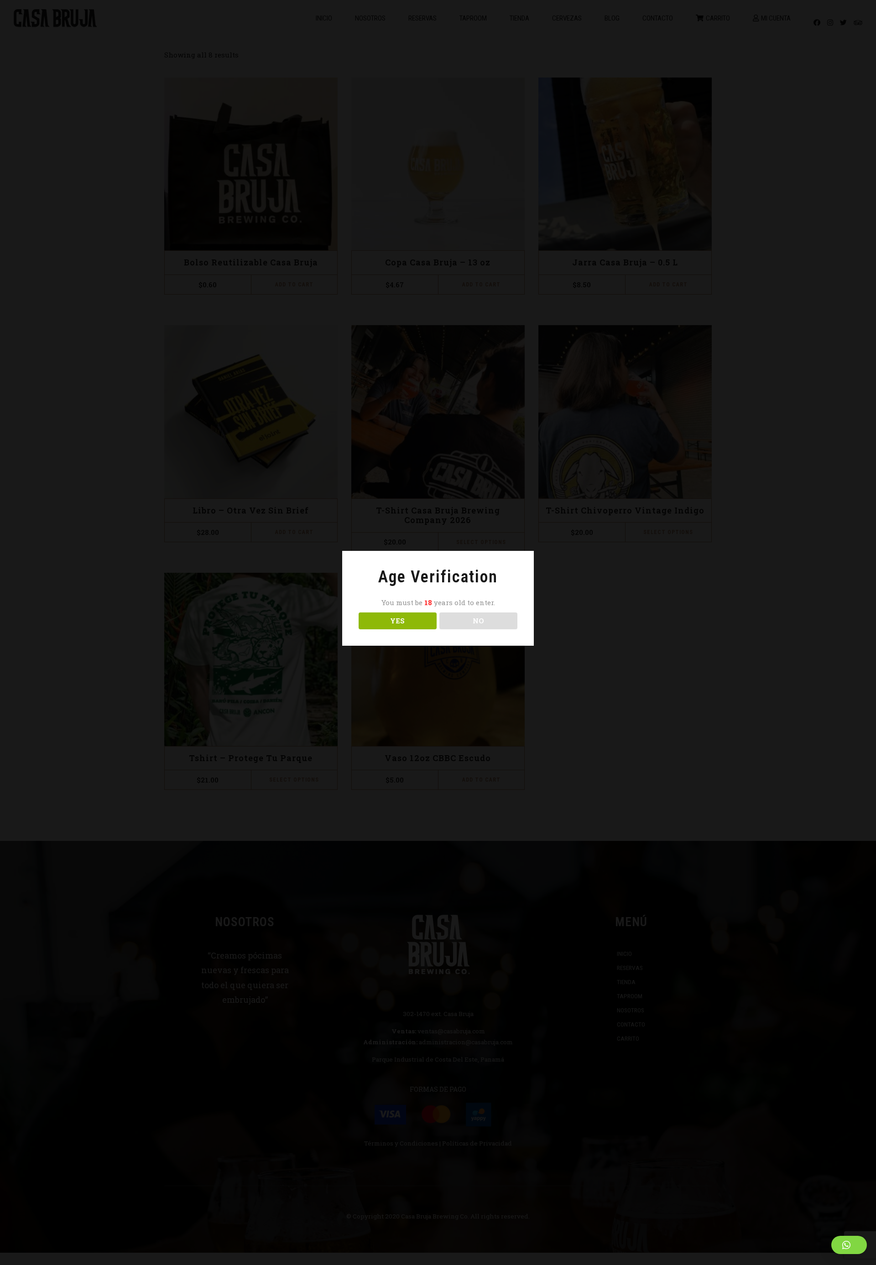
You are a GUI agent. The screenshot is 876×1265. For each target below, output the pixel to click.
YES (397, 620)
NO (478, 620)
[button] (849, 1245)
